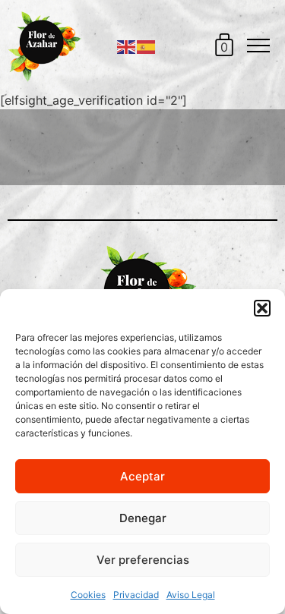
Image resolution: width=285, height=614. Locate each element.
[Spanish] (147, 45)
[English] (127, 45)
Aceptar (142, 476)
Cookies (88, 594)
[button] (262, 308)
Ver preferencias (143, 560)
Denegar (142, 518)
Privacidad (136, 594)
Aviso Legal (190, 594)
